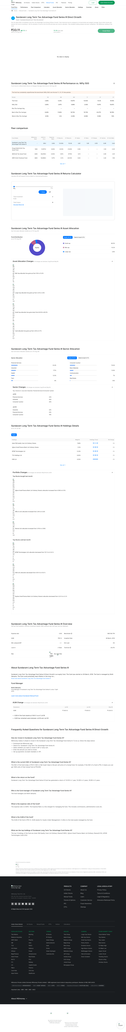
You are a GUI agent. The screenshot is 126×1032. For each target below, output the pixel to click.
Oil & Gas (31, 970)
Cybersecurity (50, 954)
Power (30, 951)
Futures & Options (69, 900)
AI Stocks (49, 934)
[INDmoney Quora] (33, 904)
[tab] (17, 925)
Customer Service (86, 900)
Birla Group (67, 945)
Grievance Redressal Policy (106, 900)
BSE (30, 989)
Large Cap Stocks (86, 934)
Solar (47, 945)
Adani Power (14, 956)
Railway (31, 962)
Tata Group (67, 934)
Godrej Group (67, 956)
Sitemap (83, 907)
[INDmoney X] (19, 904)
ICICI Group (67, 959)
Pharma (31, 940)
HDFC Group (67, 948)
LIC (12, 965)
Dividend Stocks (85, 945)
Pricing (70, 2)
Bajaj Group (67, 942)
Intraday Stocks (103, 962)
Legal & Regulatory (103, 897)
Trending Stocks (103, 956)
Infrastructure (32, 954)
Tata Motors (14, 934)
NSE (26, 989)
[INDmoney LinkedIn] (16, 904)
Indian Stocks (35, 2)
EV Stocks (49, 937)
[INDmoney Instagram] (26, 904)
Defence (31, 948)
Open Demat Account (107, 2)
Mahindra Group (68, 951)
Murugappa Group (69, 965)
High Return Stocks (86, 948)
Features (63, 2)
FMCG (30, 945)
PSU (30, 959)
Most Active (102, 942)
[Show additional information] (114, 83)
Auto (30, 942)
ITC (12, 962)
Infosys (13, 951)
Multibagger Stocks (86, 951)
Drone (48, 948)
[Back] (12, 11)
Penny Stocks (85, 942)
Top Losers (102, 940)
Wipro (12, 967)
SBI (12, 942)
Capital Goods (33, 965)
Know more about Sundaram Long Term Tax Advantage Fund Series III (31, 678)
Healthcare (32, 973)
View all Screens (85, 954)
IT (29, 937)
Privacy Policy (101, 890)
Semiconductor (50, 942)
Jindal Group (67, 962)
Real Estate (32, 956)
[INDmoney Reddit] (29, 904)
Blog (81, 893)
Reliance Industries (16, 937)
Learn (82, 897)
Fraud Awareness (86, 903)
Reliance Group (68, 940)
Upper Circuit (102, 951)
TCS (12, 945)
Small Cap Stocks (86, 940)
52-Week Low (102, 948)
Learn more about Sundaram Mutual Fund (24, 696)
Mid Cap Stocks (85, 937)
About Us (83, 890)
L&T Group (67, 954)
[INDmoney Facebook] (12, 904)
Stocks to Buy (102, 959)
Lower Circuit (102, 954)
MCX (34, 989)
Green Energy (50, 940)
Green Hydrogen (50, 951)
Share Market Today (104, 934)
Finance (31, 967)
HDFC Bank (14, 940)
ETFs (42, 2)
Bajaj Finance (15, 954)
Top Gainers (102, 937)
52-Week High (103, 945)
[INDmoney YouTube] (23, 904)
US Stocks (27, 2)
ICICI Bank (14, 948)
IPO (57, 2)
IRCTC (13, 959)
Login (93, 2)
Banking (31, 934)
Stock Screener (85, 956)
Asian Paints (14, 973)
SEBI (22, 989)
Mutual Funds (50, 2)
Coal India (14, 970)
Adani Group (67, 937)
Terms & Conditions (103, 893)
